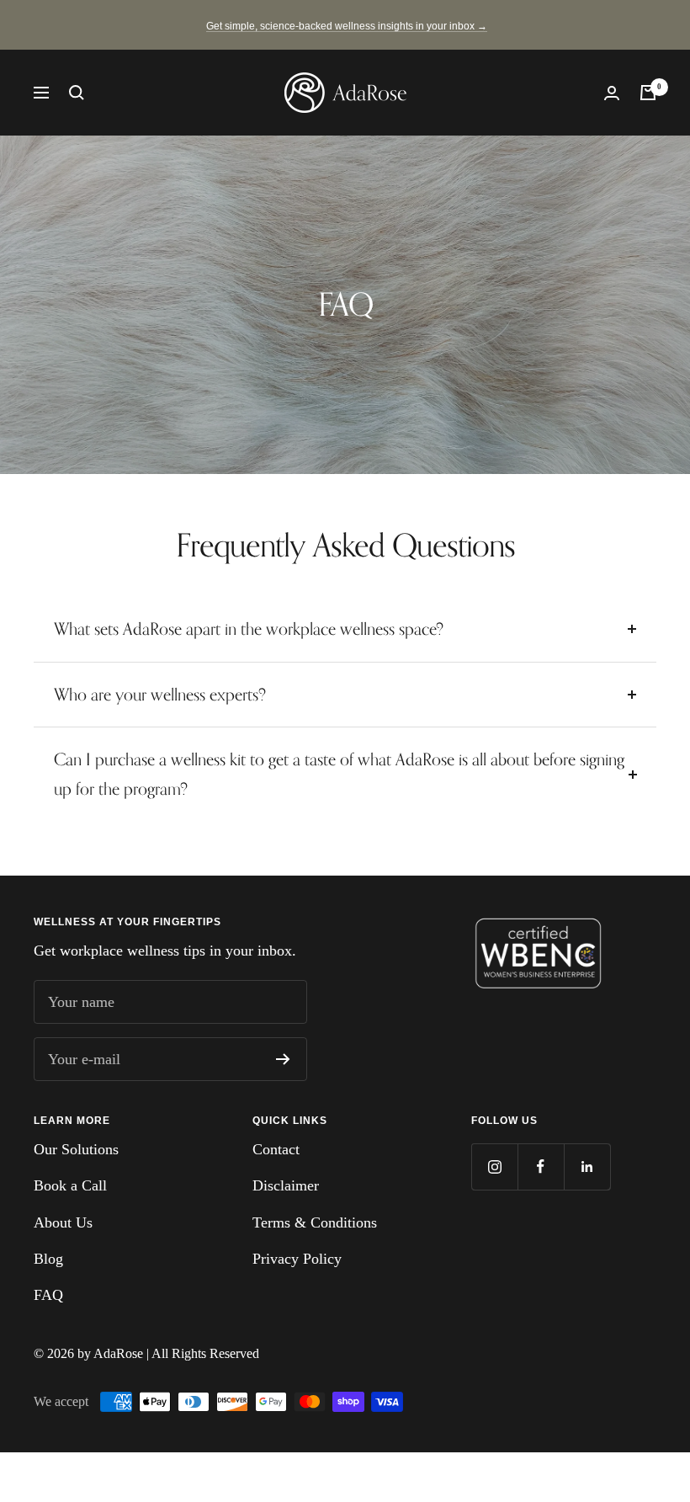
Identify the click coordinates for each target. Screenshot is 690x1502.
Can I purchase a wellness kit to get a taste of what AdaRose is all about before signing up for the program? (339, 773)
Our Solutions (76, 1149)
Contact (276, 1149)
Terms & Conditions (314, 1222)
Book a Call (70, 1185)
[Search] (76, 92)
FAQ (48, 1294)
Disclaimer (285, 1185)
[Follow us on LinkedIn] (587, 1166)
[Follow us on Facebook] (541, 1166)
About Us (63, 1222)
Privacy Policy (297, 1258)
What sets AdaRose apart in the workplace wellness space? (248, 628)
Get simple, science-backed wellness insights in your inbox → (346, 26)
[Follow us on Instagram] (494, 1166)
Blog (48, 1258)
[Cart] (648, 92)
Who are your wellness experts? (162, 694)
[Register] (283, 1059)
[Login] (611, 93)
